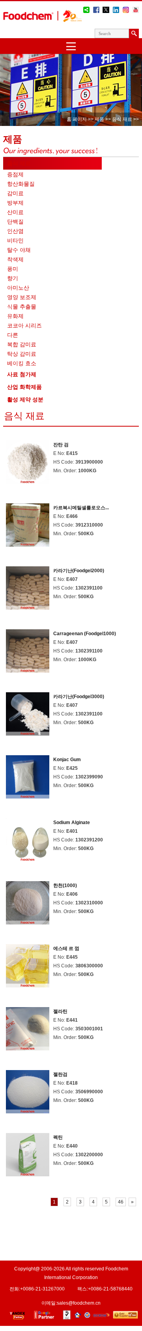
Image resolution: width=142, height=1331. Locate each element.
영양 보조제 (21, 297)
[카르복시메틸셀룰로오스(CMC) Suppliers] (27, 543)
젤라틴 (60, 1011)
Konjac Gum (67, 759)
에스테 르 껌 (66, 948)
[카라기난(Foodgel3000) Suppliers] (27, 732)
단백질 (15, 221)
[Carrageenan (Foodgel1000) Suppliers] (27, 669)
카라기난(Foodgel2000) (78, 570)
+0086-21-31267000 (42, 1289)
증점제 (15, 174)
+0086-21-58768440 (110, 1289)
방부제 (15, 203)
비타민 (15, 240)
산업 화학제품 (24, 387)
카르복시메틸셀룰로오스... (81, 507)
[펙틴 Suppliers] (27, 1173)
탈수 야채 (19, 250)
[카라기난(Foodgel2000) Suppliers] (27, 606)
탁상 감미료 (21, 354)
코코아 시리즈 (24, 325)
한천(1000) (65, 885)
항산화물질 (21, 184)
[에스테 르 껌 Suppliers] (27, 984)
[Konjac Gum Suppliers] (27, 795)
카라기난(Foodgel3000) (78, 696)
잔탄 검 (61, 444)
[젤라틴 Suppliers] (27, 1047)
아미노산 (18, 288)
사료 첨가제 (21, 374)
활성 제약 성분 (25, 399)
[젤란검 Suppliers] (27, 1110)
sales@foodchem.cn (79, 1303)
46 (120, 1202)
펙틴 (58, 1137)
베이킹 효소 (21, 363)
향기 (12, 278)
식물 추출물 (21, 306)
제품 (99, 119)
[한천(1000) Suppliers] (27, 921)
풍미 (12, 269)
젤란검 (60, 1074)
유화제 (15, 316)
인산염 (15, 231)
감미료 (15, 193)
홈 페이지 (77, 119)
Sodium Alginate (71, 822)
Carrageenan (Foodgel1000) (84, 633)
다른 (12, 335)
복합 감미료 (21, 344)
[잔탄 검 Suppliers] (27, 480)
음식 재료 (121, 119)
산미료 (15, 212)
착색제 (15, 259)
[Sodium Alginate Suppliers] (27, 858)
